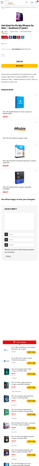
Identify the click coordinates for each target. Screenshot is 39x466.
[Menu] (2, 2)
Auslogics (14, 378)
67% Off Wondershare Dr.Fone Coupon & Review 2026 (17, 113)
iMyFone (13, 351)
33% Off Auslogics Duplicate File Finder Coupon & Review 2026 (22, 451)
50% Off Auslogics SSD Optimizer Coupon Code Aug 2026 (22, 397)
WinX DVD (14, 445)
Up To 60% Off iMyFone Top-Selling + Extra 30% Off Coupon (23, 348)
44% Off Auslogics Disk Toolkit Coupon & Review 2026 (21, 370)
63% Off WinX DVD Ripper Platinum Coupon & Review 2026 (22, 437)
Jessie (5, 31)
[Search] (26, 2)
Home (3, 7)
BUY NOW (19, 66)
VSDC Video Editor (16, 391)
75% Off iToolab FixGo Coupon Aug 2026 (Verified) (17, 188)
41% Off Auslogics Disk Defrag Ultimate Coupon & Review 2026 (22, 410)
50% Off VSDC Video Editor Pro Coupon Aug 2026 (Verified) (21, 383)
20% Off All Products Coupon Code (15, 138)
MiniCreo (8, 7)
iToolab (13, 362)
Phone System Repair (25, 31)
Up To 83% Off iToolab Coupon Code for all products (21, 359)
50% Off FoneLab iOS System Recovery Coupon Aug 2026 (19, 162)
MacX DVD (14, 432)
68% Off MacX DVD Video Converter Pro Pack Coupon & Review (23, 424)
